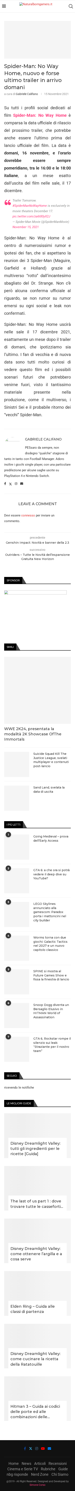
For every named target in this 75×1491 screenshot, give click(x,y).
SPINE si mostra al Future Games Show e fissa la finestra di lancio (51, 975)
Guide (63, 1469)
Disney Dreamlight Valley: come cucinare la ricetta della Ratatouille (35, 1358)
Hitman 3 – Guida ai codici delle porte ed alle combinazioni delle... (35, 1411)
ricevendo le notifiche (19, 1087)
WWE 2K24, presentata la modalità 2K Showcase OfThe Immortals (32, 734)
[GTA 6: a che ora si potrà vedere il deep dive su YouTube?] (16, 880)
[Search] (71, 6)
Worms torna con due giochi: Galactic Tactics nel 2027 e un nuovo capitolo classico (50, 944)
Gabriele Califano (27, 94)
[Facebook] (25, 1448)
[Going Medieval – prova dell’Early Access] (16, 847)
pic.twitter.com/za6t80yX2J (31, 216)
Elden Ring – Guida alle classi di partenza (32, 1309)
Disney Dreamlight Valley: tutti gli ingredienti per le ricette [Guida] (35, 1148)
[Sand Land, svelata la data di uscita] (16, 798)
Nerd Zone (40, 1474)
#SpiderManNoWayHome (29, 206)
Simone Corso (37, 1484)
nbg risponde (17, 1474)
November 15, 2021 (25, 227)
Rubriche (48, 1469)
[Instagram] (36, 1448)
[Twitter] (30, 1448)
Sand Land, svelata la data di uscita (49, 790)
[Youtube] (43, 1448)
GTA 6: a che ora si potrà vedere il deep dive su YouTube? (51, 874)
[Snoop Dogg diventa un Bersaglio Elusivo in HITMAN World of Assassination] (16, 1015)
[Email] (49, 1448)
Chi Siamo (59, 1474)
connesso (28, 515)
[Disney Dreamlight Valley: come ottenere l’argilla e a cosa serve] (37, 1241)
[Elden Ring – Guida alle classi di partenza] (37, 1293)
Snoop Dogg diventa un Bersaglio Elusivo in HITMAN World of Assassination (51, 1011)
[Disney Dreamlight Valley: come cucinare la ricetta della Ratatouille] (37, 1346)
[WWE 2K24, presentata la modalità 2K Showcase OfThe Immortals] (37, 690)
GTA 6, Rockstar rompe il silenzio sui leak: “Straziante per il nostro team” (52, 1045)
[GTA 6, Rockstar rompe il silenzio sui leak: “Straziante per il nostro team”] (16, 1049)
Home (14, 1463)
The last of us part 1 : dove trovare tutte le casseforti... (36, 1204)
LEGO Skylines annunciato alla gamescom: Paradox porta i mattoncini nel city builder (49, 912)
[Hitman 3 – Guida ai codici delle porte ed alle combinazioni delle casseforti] (37, 1398)
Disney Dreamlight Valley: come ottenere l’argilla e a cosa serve (36, 1253)
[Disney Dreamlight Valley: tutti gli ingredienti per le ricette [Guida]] (37, 1135)
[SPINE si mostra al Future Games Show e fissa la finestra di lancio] (16, 981)
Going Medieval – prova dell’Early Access (50, 838)
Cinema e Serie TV (22, 1469)
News (26, 1463)
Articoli (40, 1463)
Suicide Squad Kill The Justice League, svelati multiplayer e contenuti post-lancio (51, 760)
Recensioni (58, 1463)
